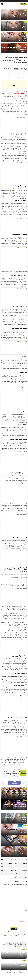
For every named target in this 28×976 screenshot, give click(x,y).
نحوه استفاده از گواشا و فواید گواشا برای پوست (15, 37)
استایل (25, 788)
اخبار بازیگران (16, 943)
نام (26, 905)
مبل (20, 720)
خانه (26, 68)
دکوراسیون (23, 68)
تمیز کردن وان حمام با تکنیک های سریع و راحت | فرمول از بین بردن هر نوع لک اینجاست (14, 952)
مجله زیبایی (19, 944)
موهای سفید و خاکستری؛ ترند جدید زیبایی (14, 27)
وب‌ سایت (25, 915)
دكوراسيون (25, 96)
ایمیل (26, 910)
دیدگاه (25, 888)
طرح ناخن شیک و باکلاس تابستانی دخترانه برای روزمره (14, 851)
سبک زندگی (23, 949)
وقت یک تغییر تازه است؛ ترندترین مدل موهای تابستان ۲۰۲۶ (15, 793)
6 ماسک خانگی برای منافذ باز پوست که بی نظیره (14, 818)
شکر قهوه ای (18, 946)
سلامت (25, 800)
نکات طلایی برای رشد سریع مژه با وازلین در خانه (14, 829)
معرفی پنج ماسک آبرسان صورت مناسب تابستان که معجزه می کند (15, 15)
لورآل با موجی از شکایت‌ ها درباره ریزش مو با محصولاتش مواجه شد (14, 805)
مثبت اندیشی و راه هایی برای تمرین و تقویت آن (15, 964)
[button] (2, 4)
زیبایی (25, 10)
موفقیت (24, 960)
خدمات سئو (22, 943)
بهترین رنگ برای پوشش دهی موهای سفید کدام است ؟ (14, 48)
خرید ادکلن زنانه (12, 944)
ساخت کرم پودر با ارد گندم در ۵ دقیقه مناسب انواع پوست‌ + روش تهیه (16, 840)
